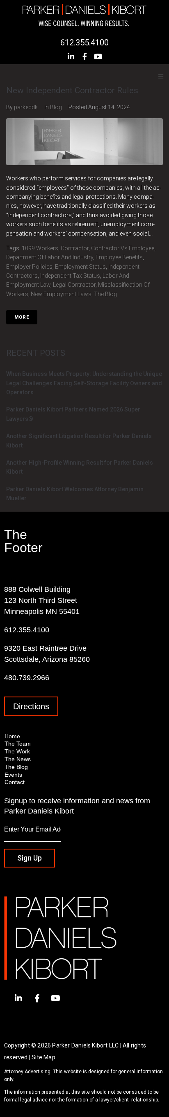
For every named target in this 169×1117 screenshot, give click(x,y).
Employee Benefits (119, 257)
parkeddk (26, 107)
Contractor (75, 248)
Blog (56, 107)
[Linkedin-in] (71, 56)
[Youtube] (98, 56)
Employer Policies (29, 266)
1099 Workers (40, 248)
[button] (31, 706)
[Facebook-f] (84, 56)
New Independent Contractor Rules (72, 90)
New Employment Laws (61, 294)
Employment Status (80, 266)
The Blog (105, 294)
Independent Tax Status (70, 275)
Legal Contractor (74, 284)
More (21, 317)
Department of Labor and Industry (49, 257)
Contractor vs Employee (122, 248)
